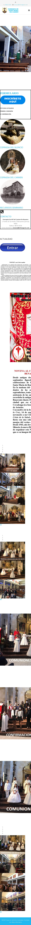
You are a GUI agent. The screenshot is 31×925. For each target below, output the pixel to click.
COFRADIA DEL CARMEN (11, 177)
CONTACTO (5, 216)
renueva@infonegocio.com (21, 4)
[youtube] (15, 2)
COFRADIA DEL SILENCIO (11, 147)
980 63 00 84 (8, 4)
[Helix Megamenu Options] (29, 10)
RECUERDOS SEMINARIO (11, 207)
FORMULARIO (9, 93)
